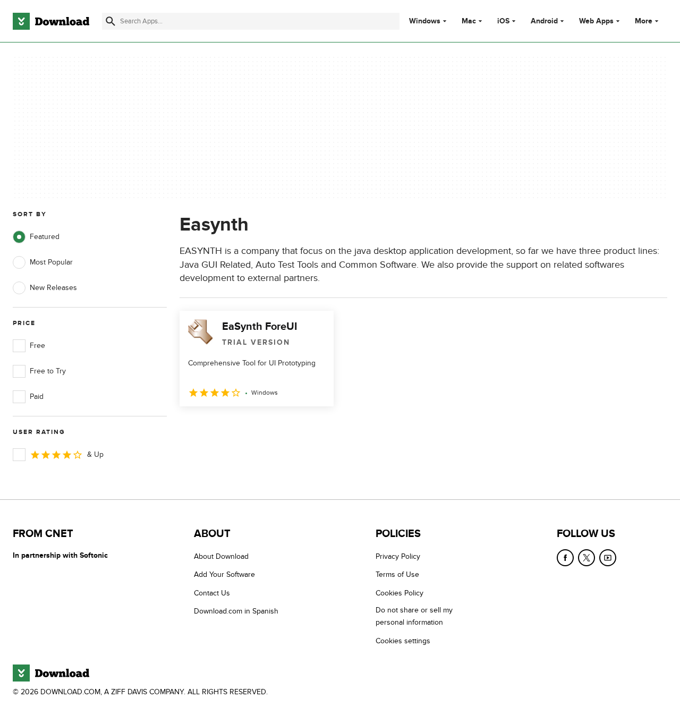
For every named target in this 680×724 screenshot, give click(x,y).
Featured (45, 236)
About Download (221, 556)
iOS (503, 21)
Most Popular (51, 262)
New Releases (53, 287)
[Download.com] (51, 21)
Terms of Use (397, 574)
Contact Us (212, 593)
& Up (95, 454)
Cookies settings (403, 640)
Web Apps (596, 21)
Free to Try (48, 371)
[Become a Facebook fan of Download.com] (565, 557)
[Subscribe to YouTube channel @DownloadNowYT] (607, 557)
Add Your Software (224, 574)
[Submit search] (110, 21)
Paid (37, 396)
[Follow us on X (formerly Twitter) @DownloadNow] (586, 557)
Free (37, 345)
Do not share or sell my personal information (414, 616)
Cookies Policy (399, 593)
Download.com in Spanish (236, 611)
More (643, 20)
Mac (469, 21)
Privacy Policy (398, 556)
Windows (424, 21)
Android (544, 21)
